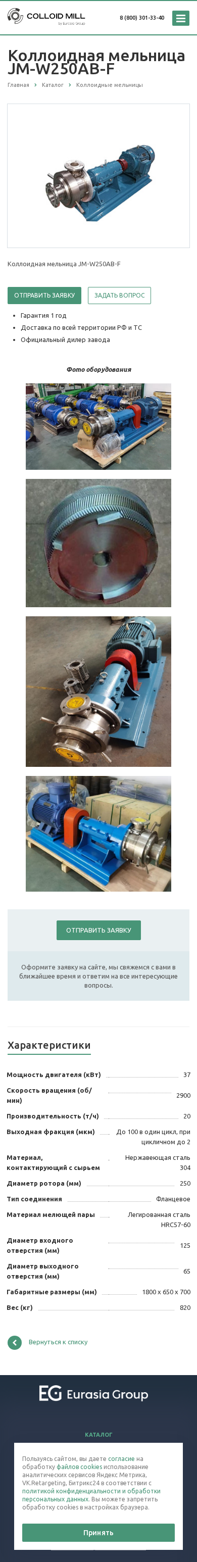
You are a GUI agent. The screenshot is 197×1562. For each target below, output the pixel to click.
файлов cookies (79, 1466)
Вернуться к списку (58, 1341)
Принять (98, 1533)
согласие (121, 1458)
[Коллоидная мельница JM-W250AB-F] (98, 175)
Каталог (99, 1435)
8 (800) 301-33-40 (142, 18)
